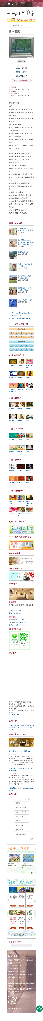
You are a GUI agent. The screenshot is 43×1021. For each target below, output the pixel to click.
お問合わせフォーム (16, 625)
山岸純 (21, 26)
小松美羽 (19, 377)
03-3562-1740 (20, 620)
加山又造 (28, 439)
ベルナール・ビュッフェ (29, 503)
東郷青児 (11, 408)
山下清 (27, 420)
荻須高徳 (28, 408)
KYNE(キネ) (12, 377)
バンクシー (29, 389)
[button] (15, 4)
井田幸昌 (28, 377)
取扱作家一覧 (16, 26)
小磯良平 (19, 420)
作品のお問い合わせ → (21, 80)
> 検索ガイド (29, 799)
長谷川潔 (28, 470)
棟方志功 (11, 470)
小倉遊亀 (19, 451)
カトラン (11, 513)
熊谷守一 (19, 408)
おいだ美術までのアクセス (16, 977)
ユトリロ (28, 513)
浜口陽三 (19, 470)
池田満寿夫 (12, 482)
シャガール (20, 501)
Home (10, 26)
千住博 (27, 451)
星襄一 (19, 482)
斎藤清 (27, 482)
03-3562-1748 (15, 969)
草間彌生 (11, 365)
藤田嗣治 (11, 420)
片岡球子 (19, 439)
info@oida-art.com (20, 622)
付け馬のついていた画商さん (20, 751)
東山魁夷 (11, 439)
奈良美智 (19, 365)
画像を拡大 (21, 61)
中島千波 (11, 451)
